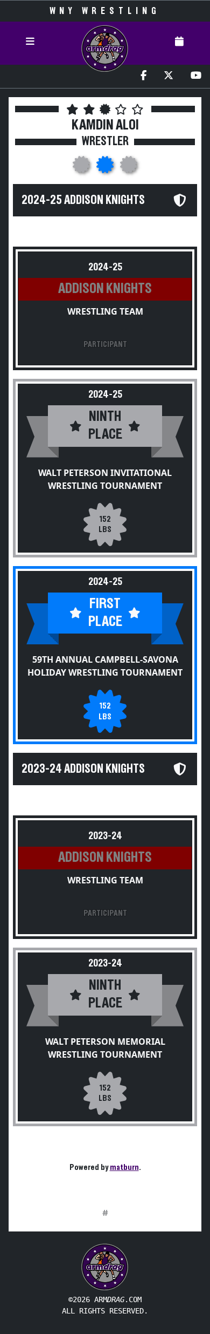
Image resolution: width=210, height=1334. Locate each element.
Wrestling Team (105, 311)
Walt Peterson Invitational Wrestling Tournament (105, 479)
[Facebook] (143, 76)
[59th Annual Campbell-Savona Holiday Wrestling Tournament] (106, 168)
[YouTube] (196, 76)
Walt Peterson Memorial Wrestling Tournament (105, 1048)
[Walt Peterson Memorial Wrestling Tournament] (128, 168)
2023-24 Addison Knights (83, 769)
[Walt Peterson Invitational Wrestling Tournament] (82, 168)
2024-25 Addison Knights (83, 200)
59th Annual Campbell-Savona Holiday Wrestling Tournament (105, 666)
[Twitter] (168, 76)
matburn (124, 1167)
